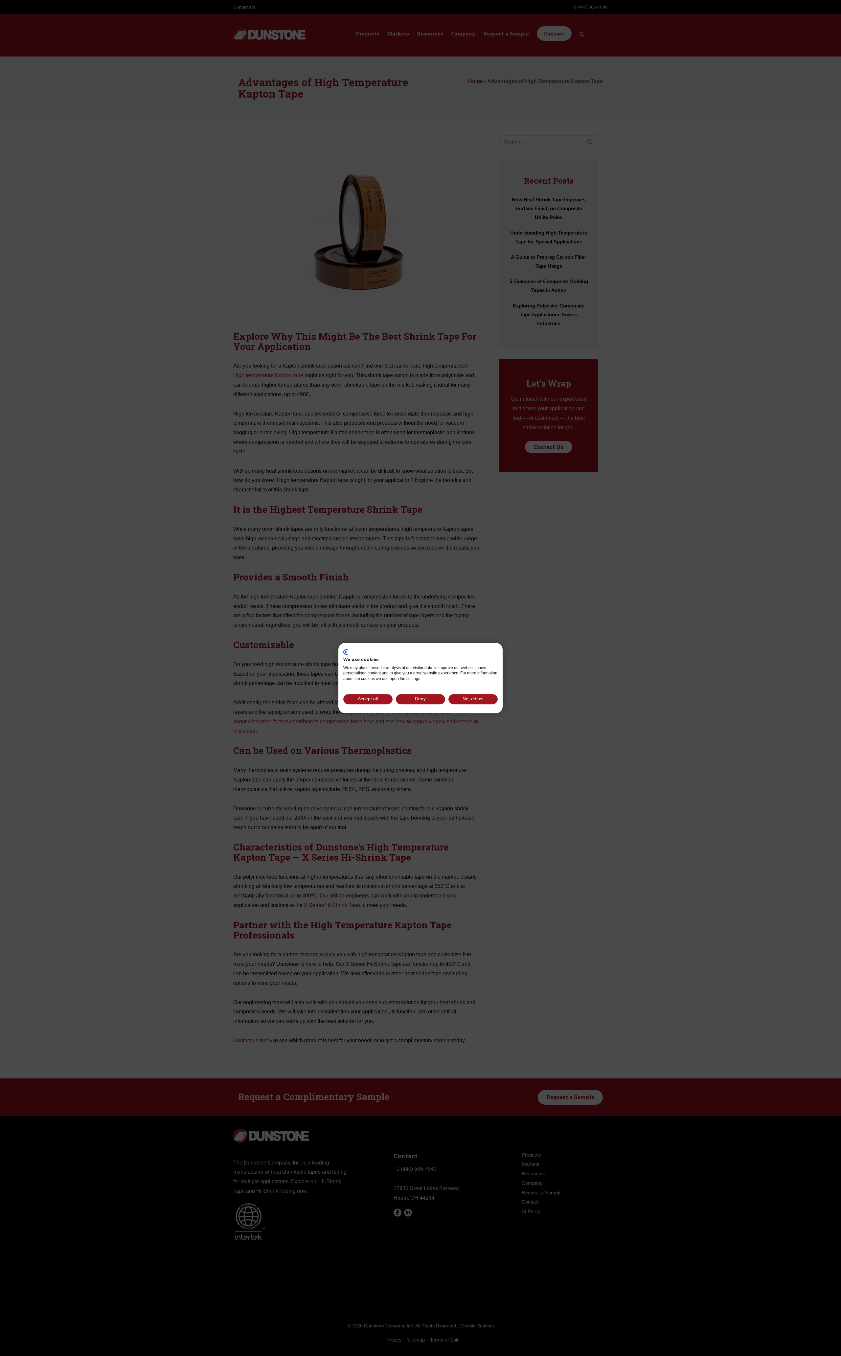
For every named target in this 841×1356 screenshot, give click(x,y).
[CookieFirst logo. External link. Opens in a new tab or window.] (345, 652)
